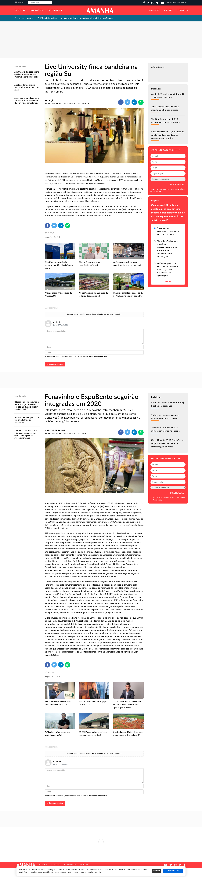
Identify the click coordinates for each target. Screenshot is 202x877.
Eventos (19, 10)
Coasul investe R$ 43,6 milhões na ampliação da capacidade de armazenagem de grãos (167, 135)
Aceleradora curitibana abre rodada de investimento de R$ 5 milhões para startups (26, 100)
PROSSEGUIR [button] (173, 871)
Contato (182, 10)
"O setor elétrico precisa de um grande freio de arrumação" (26, 420)
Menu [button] (21, 2)
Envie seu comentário (54, 364)
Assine (168, 10)
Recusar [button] (156, 871)
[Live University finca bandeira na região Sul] (94, 135)
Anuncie (154, 10)
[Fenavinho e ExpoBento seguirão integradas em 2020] (94, 465)
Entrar (170, 3)
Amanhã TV (36, 10)
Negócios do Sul (52, 237)
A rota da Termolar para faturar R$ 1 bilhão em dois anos (26, 87)
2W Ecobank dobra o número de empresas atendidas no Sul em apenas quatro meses (127, 705)
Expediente (70, 865)
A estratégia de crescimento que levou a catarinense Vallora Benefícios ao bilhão (27, 74)
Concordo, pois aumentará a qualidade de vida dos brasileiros (168, 231)
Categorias (55, 10)
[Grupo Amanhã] (100, 10)
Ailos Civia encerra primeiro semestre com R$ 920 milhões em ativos (59, 265)
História (43, 865)
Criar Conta (182, 3)
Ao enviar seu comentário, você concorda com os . (76, 357)
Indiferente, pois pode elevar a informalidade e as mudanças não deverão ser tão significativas (167, 269)
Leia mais (101, 841)
